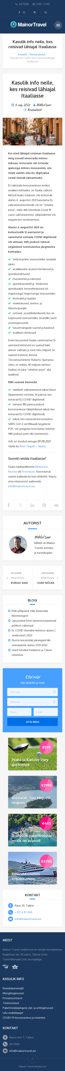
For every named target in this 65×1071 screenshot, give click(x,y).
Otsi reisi (32, 722)
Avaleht (22, 54)
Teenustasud (11, 1003)
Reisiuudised (37, 54)
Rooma (12, 471)
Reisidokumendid (13, 988)
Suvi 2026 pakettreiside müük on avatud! (32, 838)
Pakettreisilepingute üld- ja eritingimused (28, 1008)
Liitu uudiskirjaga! (13, 1012)
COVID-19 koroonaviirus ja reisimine (24, 1017)
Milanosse (41, 466)
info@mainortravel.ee (21, 486)
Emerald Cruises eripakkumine (26, 876)
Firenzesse (28, 471)
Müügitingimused (13, 993)
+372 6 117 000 (23, 912)
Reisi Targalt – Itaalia (32, 446)
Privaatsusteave (12, 998)
